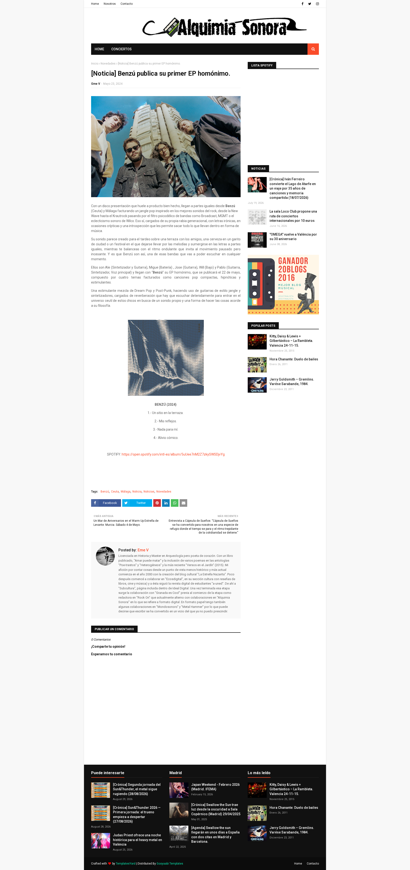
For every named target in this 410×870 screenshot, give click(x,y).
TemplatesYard (125, 863)
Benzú (105, 491)
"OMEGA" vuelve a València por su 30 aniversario (293, 237)
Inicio (94, 63)
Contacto (127, 3)
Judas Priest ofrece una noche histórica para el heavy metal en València (137, 839)
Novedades (108, 63)
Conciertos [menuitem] (121, 49)
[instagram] (317, 4)
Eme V (95, 83)
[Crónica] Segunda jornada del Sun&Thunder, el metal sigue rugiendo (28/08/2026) (137, 789)
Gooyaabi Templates (170, 863)
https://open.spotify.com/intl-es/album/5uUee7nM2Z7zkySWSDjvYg (173, 454)
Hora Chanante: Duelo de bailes (294, 359)
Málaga (125, 491)
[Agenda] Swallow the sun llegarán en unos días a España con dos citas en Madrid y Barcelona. (215, 835)
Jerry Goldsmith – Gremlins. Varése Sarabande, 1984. (292, 381)
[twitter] (309, 4)
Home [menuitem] (99, 49)
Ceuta (115, 491)
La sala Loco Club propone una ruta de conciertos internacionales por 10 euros (293, 216)
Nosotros (110, 3)
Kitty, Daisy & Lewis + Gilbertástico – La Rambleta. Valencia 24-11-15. (291, 340)
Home (95, 3)
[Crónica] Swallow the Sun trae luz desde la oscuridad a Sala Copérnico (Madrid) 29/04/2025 (215, 809)
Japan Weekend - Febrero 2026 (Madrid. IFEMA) (215, 787)
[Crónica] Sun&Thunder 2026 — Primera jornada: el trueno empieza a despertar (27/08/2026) (137, 814)
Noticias (149, 491)
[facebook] (302, 4)
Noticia (137, 491)
